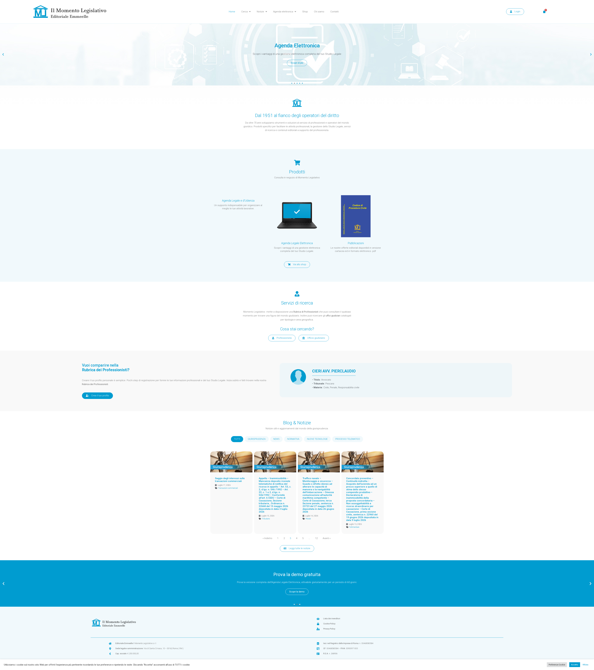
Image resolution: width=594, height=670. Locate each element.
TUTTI (237, 439)
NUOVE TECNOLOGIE (317, 439)
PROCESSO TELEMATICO (347, 439)
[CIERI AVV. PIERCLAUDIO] (298, 377)
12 (316, 538)
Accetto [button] (574, 664)
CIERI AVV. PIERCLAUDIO (334, 371)
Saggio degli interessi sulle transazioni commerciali (230, 480)
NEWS (276, 439)
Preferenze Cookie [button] (557, 664)
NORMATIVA (293, 439)
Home (232, 11)
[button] (291, 83)
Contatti (334, 11)
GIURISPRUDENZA (257, 439)
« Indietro (267, 538)
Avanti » (327, 538)
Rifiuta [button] (585, 664)
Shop (305, 11)
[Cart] (544, 11)
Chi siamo (319, 11)
